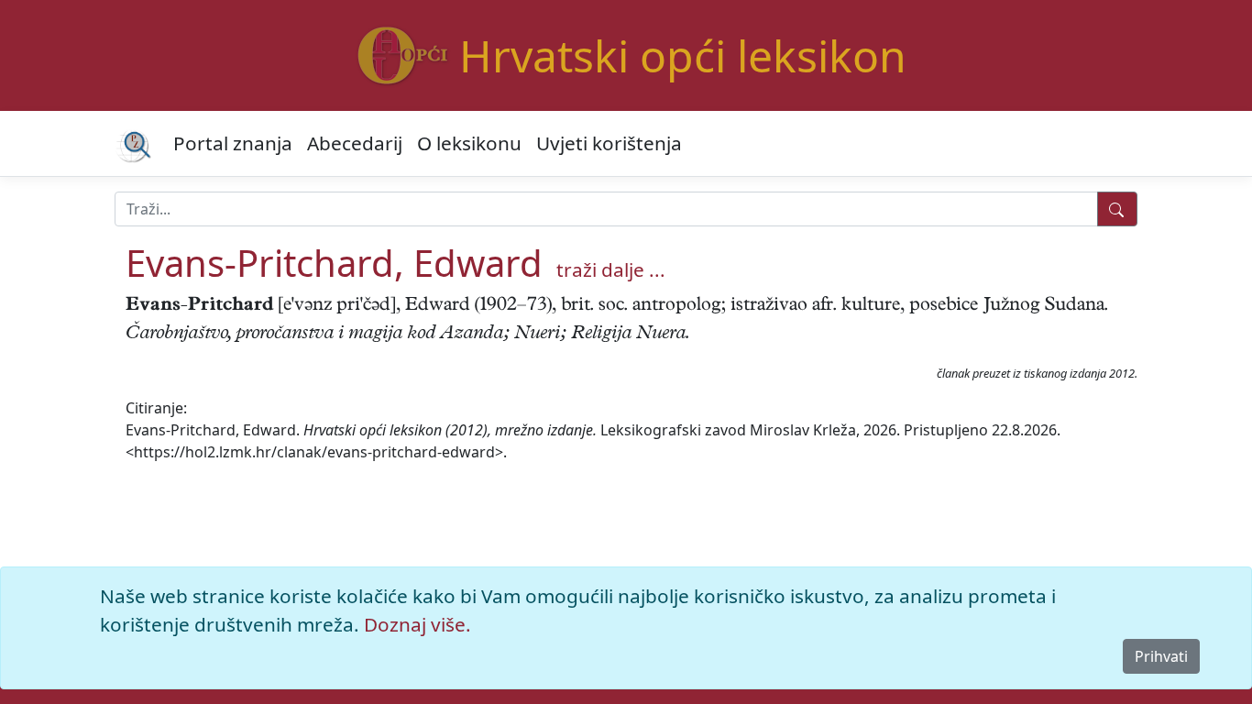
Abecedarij (354, 143)
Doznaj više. (417, 624)
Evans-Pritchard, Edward (334, 262)
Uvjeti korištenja (609, 143)
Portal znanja (232, 143)
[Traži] (1117, 209)
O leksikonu (469, 143)
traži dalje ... (610, 269)
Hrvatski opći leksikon (682, 55)
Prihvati (1161, 656)
